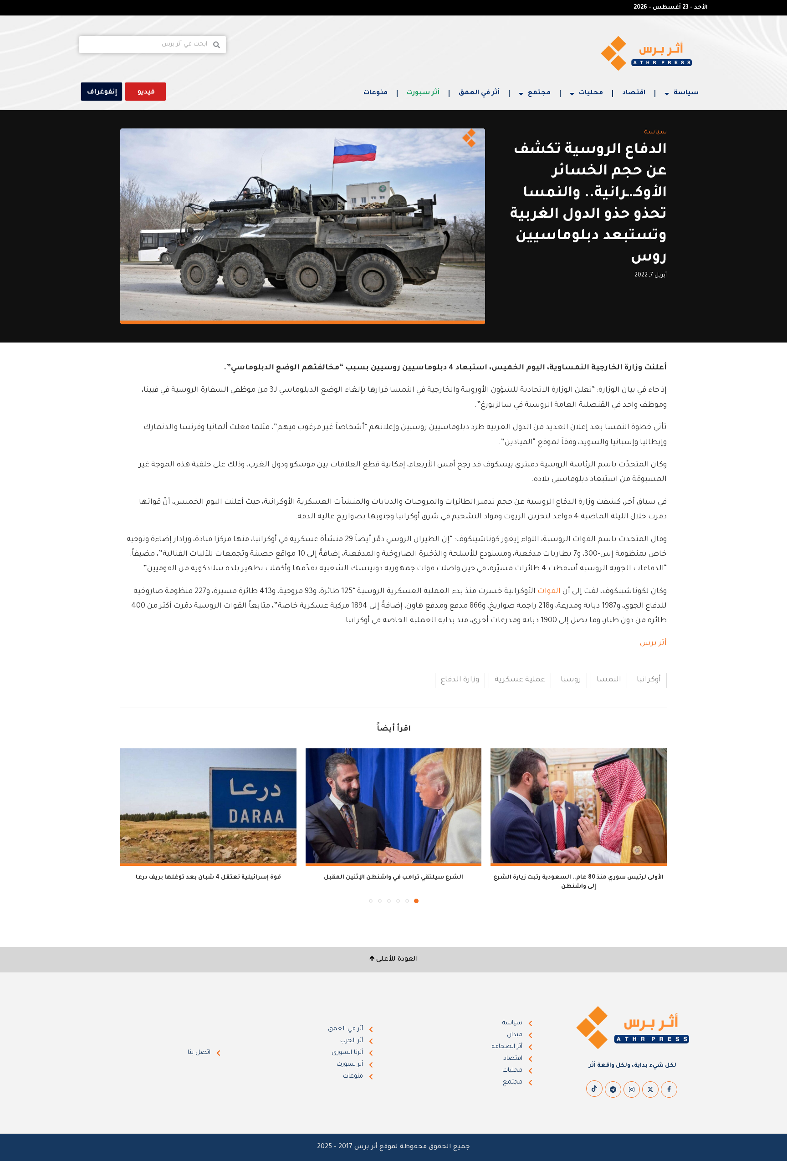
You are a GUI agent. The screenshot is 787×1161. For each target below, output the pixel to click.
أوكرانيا (649, 680)
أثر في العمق (479, 93)
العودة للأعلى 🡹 (393, 959)
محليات (591, 93)
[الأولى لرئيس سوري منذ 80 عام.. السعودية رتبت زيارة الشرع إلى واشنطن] (579, 807)
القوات (549, 592)
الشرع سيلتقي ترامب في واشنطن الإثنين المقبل (393, 878)
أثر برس (653, 643)
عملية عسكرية (520, 680)
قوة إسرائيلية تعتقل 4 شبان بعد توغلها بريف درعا (208, 878)
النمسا (609, 680)
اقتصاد (633, 93)
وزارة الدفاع (460, 680)
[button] (132, 825)
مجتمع (539, 93)
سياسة (686, 93)
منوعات (375, 93)
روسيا (571, 680)
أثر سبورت (423, 93)
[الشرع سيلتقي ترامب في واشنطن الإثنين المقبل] (394, 807)
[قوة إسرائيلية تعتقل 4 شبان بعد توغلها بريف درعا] (208, 807)
